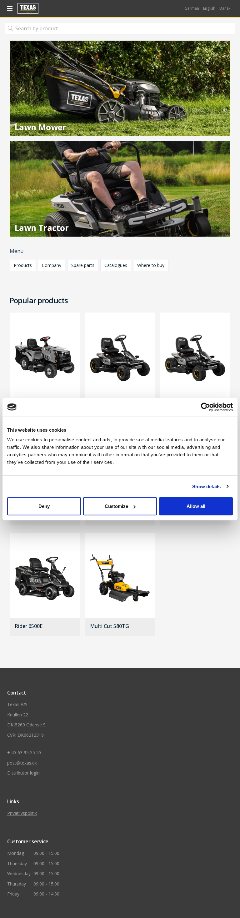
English (209, 8)
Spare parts (82, 265)
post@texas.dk (22, 763)
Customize (116, 506)
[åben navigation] (9, 8)
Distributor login (23, 773)
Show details (206, 486)
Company (51, 265)
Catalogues (115, 265)
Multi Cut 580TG (109, 626)
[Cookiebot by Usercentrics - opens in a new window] (205, 407)
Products (23, 265)
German (192, 8)
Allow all (196, 506)
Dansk (224, 8)
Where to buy (150, 265)
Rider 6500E (28, 626)
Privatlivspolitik (22, 813)
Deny (44, 506)
